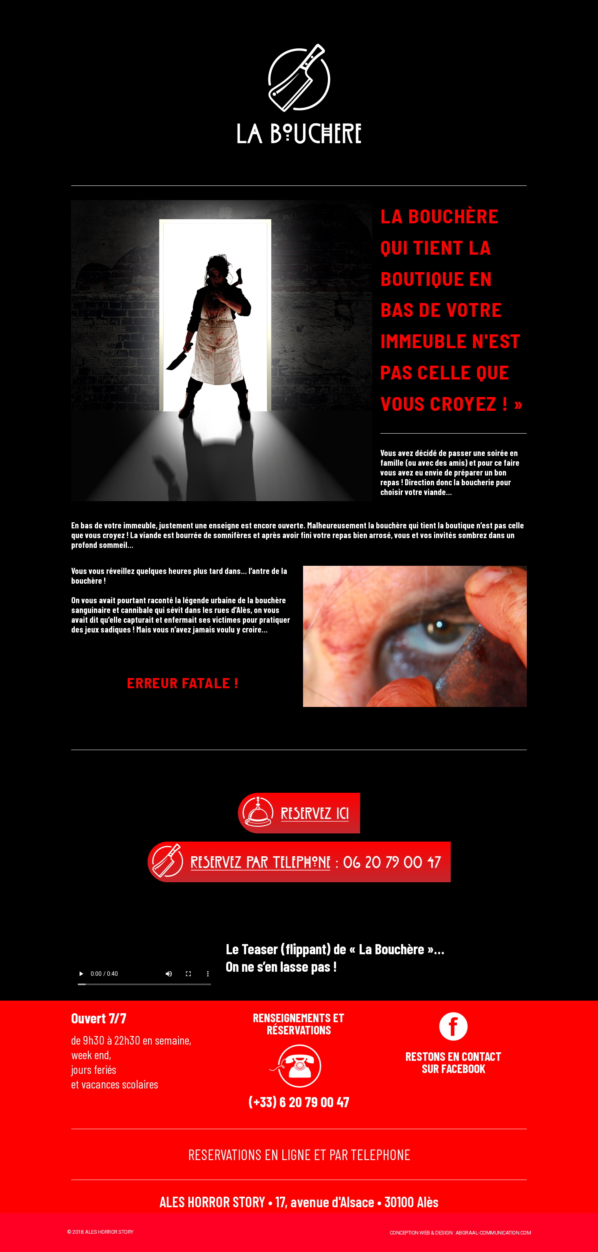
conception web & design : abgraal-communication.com (460, 1233)
